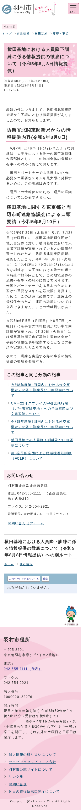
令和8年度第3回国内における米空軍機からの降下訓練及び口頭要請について (42, 427)
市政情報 (23, 33)
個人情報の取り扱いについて (32, 754)
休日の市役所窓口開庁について (34, 791)
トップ (7, 33)
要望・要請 (61, 33)
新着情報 (26, 564)
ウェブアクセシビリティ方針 (32, 762)
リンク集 (16, 776)
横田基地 (41, 33)
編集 (45, 578)
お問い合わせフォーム (26, 523)
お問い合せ (18, 784)
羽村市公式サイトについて (31, 769)
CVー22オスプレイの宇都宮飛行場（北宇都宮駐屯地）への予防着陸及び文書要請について (42, 409)
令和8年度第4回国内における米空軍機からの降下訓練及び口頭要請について (42, 390)
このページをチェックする (24, 578)
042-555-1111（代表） (23, 669)
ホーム (9, 564)
